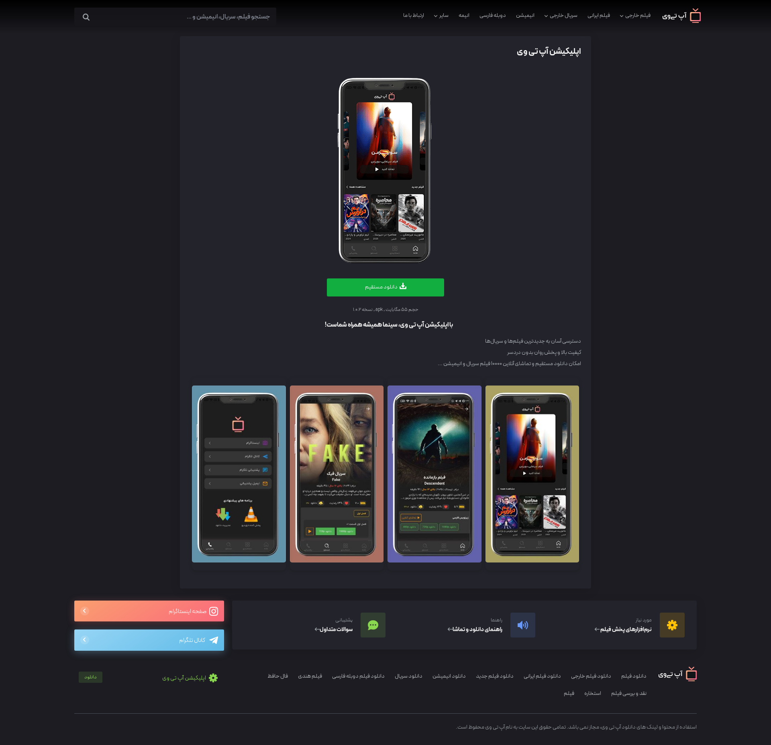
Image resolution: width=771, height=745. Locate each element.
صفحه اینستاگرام (188, 611)
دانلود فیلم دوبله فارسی (358, 676)
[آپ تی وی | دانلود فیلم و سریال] (682, 21)
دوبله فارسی (492, 15)
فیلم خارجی (638, 15)
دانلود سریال (408, 676)
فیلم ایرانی (598, 15)
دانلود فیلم (634, 676)
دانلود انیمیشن (449, 676)
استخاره (592, 693)
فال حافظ (277, 676)
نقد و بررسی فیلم (629, 693)
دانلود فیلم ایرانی (542, 676)
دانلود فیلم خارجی (591, 676)
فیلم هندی (310, 676)
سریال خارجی (563, 15)
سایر (444, 15)
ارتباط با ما (413, 15)
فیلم (569, 693)
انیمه (464, 15)
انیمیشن (525, 15)
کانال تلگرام (192, 640)
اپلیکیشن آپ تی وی (145, 678)
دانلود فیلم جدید (495, 676)
